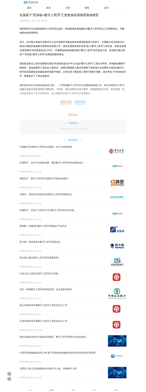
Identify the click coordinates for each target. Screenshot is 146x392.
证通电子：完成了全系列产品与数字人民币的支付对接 (47, 210)
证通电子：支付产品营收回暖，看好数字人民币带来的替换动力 (51, 162)
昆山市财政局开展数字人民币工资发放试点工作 (43, 305)
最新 (29, 7)
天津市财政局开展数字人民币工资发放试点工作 (43, 321)
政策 (48, 7)
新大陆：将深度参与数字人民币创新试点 (40, 241)
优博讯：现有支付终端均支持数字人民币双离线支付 (46, 194)
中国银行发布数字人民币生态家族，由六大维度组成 (46, 146)
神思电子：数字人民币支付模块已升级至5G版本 (44, 178)
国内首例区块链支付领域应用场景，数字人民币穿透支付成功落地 (53, 336)
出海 (67, 7)
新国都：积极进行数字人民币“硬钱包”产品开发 (43, 226)
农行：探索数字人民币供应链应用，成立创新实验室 (46, 289)
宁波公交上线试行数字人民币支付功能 (39, 273)
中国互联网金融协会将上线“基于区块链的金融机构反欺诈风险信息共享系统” (58, 352)
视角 (87, 7)
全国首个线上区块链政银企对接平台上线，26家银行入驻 (48, 368)
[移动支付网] (31, 3)
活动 (106, 7)
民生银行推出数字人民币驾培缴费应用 (39, 257)
